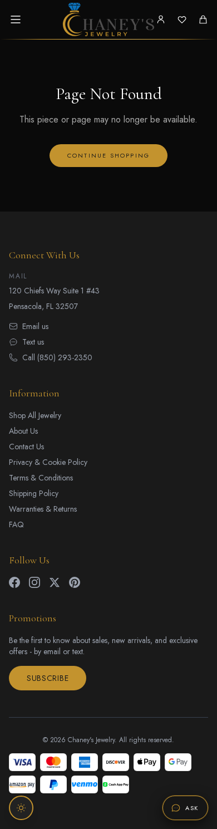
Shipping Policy (33, 493)
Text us (33, 341)
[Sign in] (161, 19)
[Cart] (203, 19)
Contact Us (26, 446)
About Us (23, 430)
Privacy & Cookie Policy (48, 462)
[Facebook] (14, 582)
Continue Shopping (108, 155)
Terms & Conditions (41, 477)
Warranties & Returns (43, 508)
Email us (35, 326)
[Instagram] (34, 582)
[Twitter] (54, 582)
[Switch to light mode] (21, 808)
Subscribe (47, 678)
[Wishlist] (182, 19)
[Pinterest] (74, 582)
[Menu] (15, 19)
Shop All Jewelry (35, 415)
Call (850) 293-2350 (57, 357)
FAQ (16, 524)
